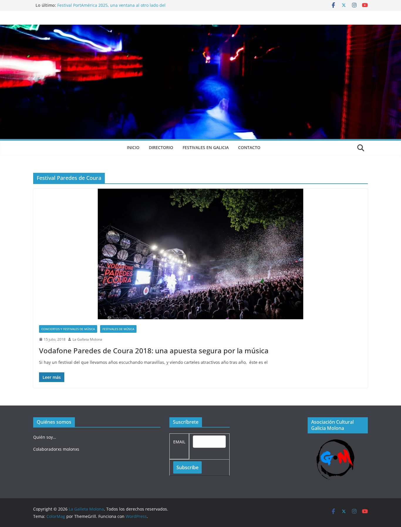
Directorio (161, 147)
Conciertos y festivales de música (68, 329)
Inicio (133, 147)
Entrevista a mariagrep (79, 5)
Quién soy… (44, 437)
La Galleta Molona (87, 339)
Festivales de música (118, 329)
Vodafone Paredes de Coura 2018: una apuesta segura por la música (154, 350)
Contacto (249, 147)
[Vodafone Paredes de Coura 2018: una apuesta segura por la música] (200, 254)
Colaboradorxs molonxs (56, 449)
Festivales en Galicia (206, 147)
